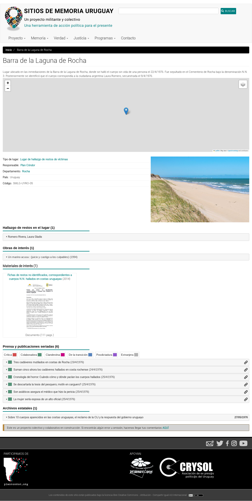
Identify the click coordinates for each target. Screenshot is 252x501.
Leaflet (217, 151)
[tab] (126, 237)
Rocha (26, 171)
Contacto (128, 38)
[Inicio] (61, 18)
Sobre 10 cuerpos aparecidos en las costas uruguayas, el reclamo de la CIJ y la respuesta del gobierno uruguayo (75, 417)
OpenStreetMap (233, 151)
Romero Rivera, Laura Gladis (25, 236)
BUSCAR (230, 11)
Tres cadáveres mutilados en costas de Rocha (41, 362)
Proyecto (16, 38)
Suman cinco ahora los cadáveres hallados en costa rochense (50, 369)
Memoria (38, 38)
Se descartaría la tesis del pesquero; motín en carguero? (47, 384)
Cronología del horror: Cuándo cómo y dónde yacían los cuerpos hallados (56, 377)
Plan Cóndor (27, 165)
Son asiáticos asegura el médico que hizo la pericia (44, 391)
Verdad (60, 38)
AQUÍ (166, 427)
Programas (104, 38)
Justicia (80, 38)
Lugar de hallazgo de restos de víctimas (44, 159)
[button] (126, 111)
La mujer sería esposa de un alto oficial (37, 399)
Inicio (9, 50)
